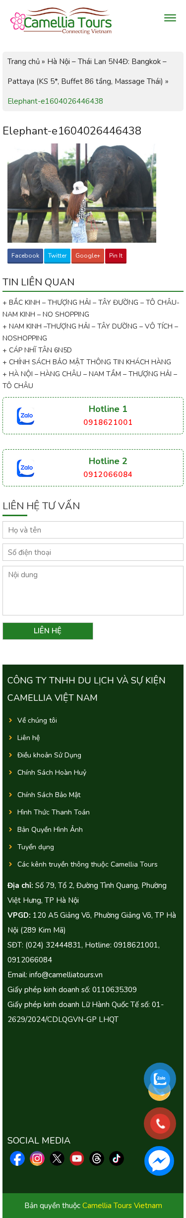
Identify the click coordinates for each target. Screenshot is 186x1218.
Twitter (57, 256)
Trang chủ (23, 62)
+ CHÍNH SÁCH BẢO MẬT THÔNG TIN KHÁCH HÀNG (86, 362)
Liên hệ (28, 738)
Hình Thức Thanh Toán (53, 812)
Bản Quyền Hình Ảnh (50, 829)
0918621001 (108, 422)
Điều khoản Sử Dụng (49, 755)
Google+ (87, 256)
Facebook (25, 256)
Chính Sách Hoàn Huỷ (51, 772)
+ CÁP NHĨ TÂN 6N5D (37, 350)
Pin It (116, 256)
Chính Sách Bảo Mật (48, 795)
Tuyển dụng (35, 847)
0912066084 (108, 474)
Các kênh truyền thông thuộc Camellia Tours (87, 864)
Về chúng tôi (37, 720)
